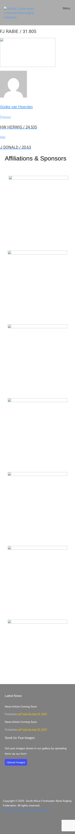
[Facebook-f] (37, 822)
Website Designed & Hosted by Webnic (26, 810)
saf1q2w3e (24, 714)
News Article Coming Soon (21, 706)
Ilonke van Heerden (16, 106)
